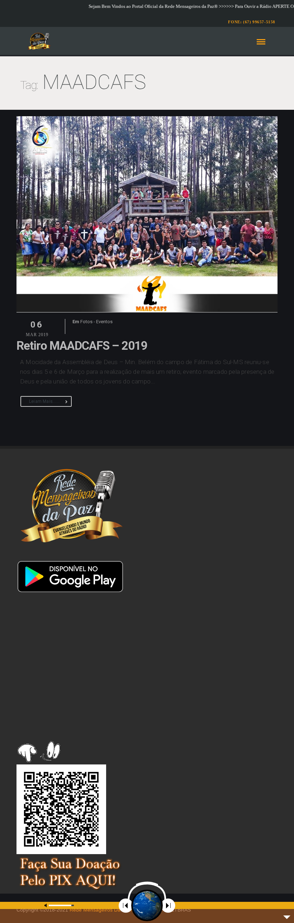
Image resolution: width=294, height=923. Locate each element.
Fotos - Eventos (96, 321)
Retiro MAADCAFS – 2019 (81, 346)
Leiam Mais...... (44, 401)
